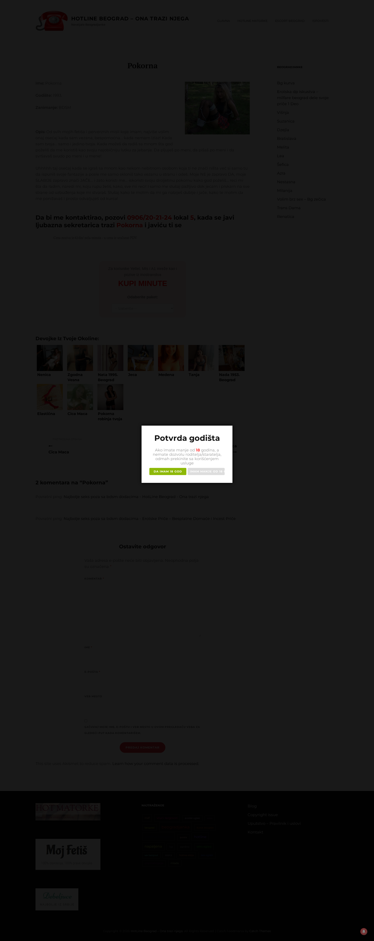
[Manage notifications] (363, 931)
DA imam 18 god (168, 471)
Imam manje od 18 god (207, 471)
